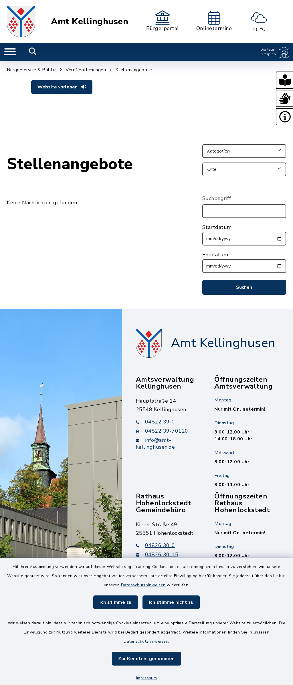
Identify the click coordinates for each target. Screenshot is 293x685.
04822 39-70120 (166, 430)
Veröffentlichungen (86, 70)
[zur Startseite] (21, 21)
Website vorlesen (58, 87)
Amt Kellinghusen (89, 21)
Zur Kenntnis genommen (146, 659)
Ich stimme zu (116, 602)
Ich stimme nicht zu (171, 602)
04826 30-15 (162, 554)
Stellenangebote (133, 70)
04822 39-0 (160, 421)
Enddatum (215, 254)
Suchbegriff (216, 198)
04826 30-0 (160, 545)
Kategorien (218, 151)
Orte (212, 169)
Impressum (146, 678)
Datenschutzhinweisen (143, 585)
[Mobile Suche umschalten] (33, 52)
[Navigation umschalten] (10, 52)
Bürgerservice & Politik (31, 70)
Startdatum (217, 227)
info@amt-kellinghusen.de (155, 443)
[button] (284, 80)
